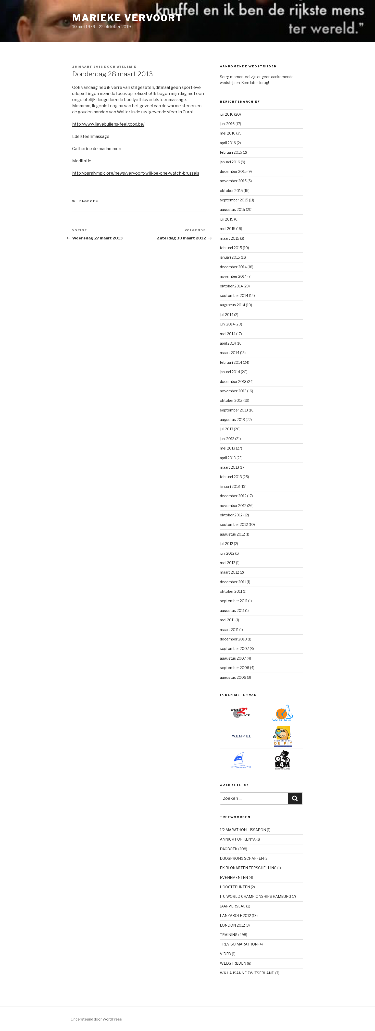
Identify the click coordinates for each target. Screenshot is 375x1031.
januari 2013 (230, 486)
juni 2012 (227, 553)
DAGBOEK (88, 201)
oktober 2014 (231, 286)
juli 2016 (226, 114)
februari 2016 (231, 152)
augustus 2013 (232, 419)
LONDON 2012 (232, 925)
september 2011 (233, 601)
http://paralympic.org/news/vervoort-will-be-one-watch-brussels (135, 173)
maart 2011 (229, 629)
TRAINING (229, 934)
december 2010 (233, 639)
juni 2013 (227, 438)
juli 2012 (226, 543)
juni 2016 (227, 124)
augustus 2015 (232, 209)
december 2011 (233, 582)
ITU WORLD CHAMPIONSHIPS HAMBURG (255, 896)
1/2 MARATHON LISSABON (243, 830)
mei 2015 (227, 228)
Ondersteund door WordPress (96, 1019)
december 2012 (233, 496)
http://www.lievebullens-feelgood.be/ (108, 124)
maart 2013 (229, 467)
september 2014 (234, 295)
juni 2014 (227, 324)
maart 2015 (229, 238)
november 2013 (233, 391)
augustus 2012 (232, 534)
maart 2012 (229, 572)
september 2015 (234, 200)
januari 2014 (230, 372)
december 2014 (233, 267)
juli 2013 (226, 429)
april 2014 (228, 343)
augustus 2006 (233, 677)
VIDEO (225, 954)
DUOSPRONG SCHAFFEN (242, 858)
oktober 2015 (231, 190)
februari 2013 (231, 477)
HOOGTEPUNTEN (235, 887)
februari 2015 (231, 248)
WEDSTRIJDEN (233, 963)
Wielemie (126, 66)
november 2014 (233, 276)
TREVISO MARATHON (239, 944)
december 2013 (233, 381)
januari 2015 (230, 257)
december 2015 (233, 171)
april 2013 (228, 458)
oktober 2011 (231, 591)
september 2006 (234, 667)
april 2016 (228, 143)
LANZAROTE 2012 (235, 915)
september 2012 (234, 524)
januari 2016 (230, 162)
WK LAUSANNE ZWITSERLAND (247, 973)
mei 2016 (227, 133)
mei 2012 (227, 563)
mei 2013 (227, 448)
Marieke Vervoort (127, 17)
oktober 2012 (231, 515)
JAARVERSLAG (232, 906)
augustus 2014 (232, 305)
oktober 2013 (231, 400)
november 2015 (233, 181)
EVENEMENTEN (234, 877)
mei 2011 (227, 620)
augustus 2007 (233, 658)
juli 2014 (226, 314)
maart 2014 (229, 352)
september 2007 (234, 648)
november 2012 (233, 505)
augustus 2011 (232, 610)
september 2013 (234, 410)
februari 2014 (231, 362)
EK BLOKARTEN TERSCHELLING (248, 868)
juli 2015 (226, 219)
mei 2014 (227, 334)
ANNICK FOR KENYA (238, 839)
